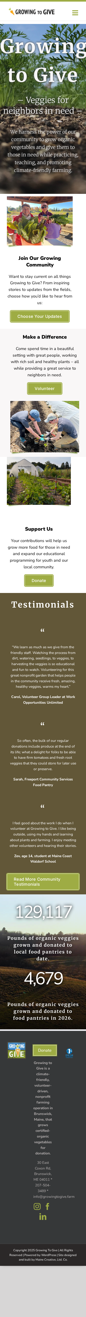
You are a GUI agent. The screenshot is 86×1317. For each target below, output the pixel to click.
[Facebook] (47, 1206)
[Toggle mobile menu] (75, 12)
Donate (45, 1050)
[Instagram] (37, 1206)
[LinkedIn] (42, 1216)
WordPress (48, 1255)
